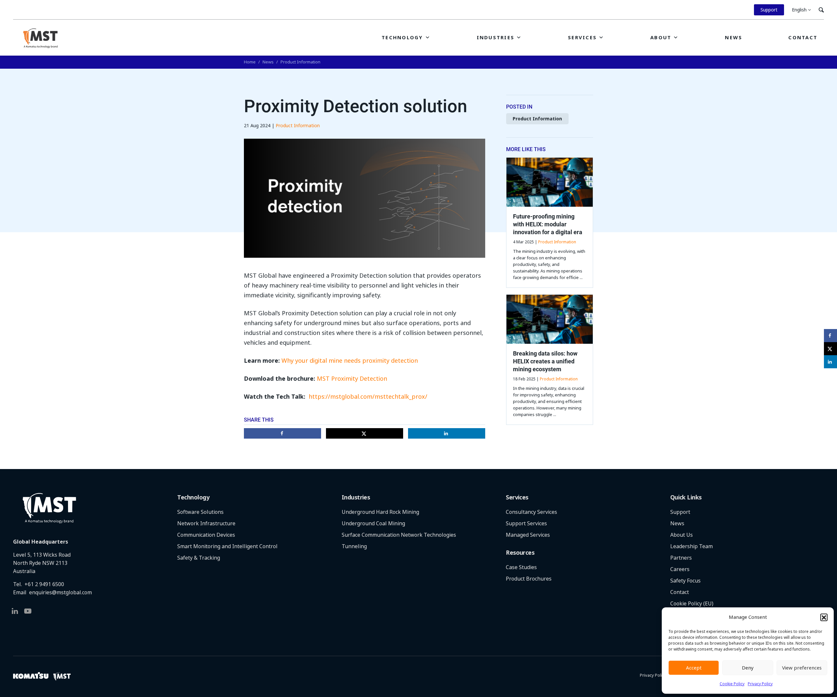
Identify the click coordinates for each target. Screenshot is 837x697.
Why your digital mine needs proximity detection (350, 361)
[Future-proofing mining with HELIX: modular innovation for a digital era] (549, 182)
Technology (402, 37)
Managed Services (528, 535)
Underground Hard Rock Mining (380, 512)
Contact (802, 37)
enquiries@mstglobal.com (60, 592)
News (733, 37)
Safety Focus (685, 580)
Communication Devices (206, 535)
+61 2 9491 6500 (44, 584)
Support (768, 10)
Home (250, 62)
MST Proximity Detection (352, 379)
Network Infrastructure (206, 523)
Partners (681, 558)
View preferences (802, 667)
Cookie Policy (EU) (691, 603)
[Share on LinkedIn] (446, 433)
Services (582, 37)
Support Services (526, 523)
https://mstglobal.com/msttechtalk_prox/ (368, 396)
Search (821, 9)
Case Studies (521, 567)
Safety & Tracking (198, 558)
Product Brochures (529, 579)
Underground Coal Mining (373, 523)
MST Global (40, 38)
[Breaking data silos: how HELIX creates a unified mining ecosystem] (549, 319)
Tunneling (354, 546)
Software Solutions (200, 512)
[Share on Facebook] (282, 433)
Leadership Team (691, 546)
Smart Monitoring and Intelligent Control (227, 546)
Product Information (300, 62)
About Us (681, 535)
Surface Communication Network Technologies (399, 535)
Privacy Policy (760, 684)
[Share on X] (364, 433)
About (660, 37)
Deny (748, 667)
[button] (824, 617)
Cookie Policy (732, 684)
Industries (496, 37)
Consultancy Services (531, 512)
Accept (694, 667)
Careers (680, 569)
